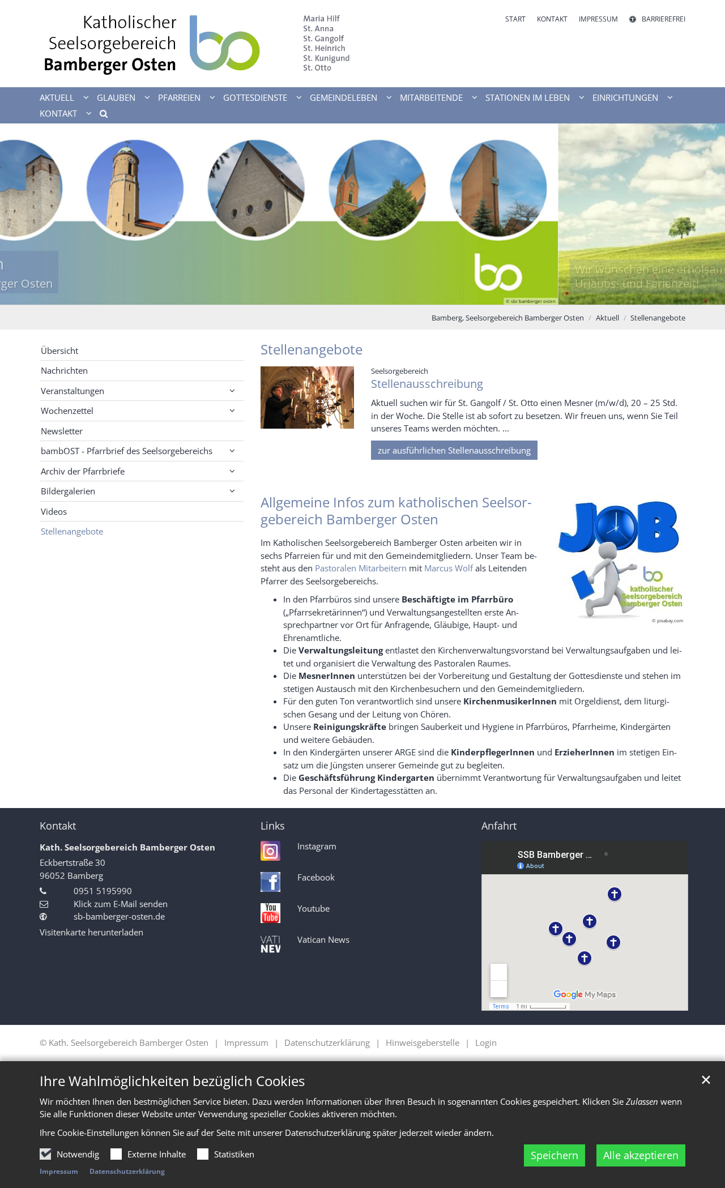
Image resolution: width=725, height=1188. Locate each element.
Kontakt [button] (58, 113)
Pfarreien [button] (179, 97)
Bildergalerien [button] (68, 491)
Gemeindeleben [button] (343, 97)
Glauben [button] (116, 97)
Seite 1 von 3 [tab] (342, 293)
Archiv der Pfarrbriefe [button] (83, 471)
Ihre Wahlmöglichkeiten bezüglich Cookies (172, 1080)
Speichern (554, 1155)
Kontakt (58, 825)
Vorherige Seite (22, 214)
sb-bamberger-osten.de (119, 916)
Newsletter (62, 431)
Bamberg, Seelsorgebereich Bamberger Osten (508, 318)
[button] (100, 115)
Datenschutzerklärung (127, 1171)
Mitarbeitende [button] (431, 97)
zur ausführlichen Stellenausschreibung (454, 450)
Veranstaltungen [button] (72, 390)
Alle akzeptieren (641, 1155)
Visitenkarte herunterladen (91, 932)
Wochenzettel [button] (67, 410)
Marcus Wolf (448, 568)
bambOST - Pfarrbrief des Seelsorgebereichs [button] (126, 450)
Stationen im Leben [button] (527, 97)
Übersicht (59, 350)
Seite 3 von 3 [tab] (382, 293)
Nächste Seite (702, 214)
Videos (54, 511)
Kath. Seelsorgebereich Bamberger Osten (127, 847)
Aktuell (607, 318)
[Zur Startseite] (197, 43)
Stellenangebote (657, 318)
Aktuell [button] (57, 97)
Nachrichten (64, 370)
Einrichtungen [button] (625, 97)
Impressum (59, 1171)
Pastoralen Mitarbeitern (361, 568)
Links (273, 825)
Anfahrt (499, 825)
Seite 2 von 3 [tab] (362, 293)
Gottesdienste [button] (255, 97)
